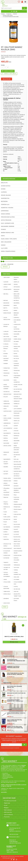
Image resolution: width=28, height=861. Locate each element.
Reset (5, 606)
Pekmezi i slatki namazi (7, 15)
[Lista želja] (19, 2)
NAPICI (3, 235)
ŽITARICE (3, 229)
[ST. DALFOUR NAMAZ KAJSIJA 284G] (14, 32)
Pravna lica (7, 816)
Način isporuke (8, 812)
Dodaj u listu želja (10, 73)
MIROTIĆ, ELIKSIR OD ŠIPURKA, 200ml (14, 636)
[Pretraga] (24, 8)
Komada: (3, 65)
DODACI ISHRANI (5, 214)
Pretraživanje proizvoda (10, 800)
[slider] (1, 261)
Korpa (5, 805)
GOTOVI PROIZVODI (6, 220)
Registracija (7, 803)
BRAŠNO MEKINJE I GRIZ (7, 232)
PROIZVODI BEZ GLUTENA (8, 217)
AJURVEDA (4, 192)
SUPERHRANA (4, 210)
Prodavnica (8, 14)
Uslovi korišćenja (8, 814)
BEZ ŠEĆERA (4, 201)
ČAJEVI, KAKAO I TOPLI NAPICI (9, 238)
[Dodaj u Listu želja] (23, 625)
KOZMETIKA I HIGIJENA (7, 207)
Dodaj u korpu (8, 71)
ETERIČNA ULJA (5, 204)
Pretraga (5, 266)
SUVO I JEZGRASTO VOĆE (7, 223)
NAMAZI (15, 14)
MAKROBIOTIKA (5, 198)
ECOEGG (3, 189)
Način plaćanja (8, 810)
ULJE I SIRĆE (4, 248)
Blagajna (6, 807)
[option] (14, 633)
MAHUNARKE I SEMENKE (7, 226)
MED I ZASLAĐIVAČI (6, 242)
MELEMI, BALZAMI (6, 195)
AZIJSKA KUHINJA (5, 185)
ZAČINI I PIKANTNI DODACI (8, 251)
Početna (3, 14)
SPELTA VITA (4, 182)
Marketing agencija (6, 858)
